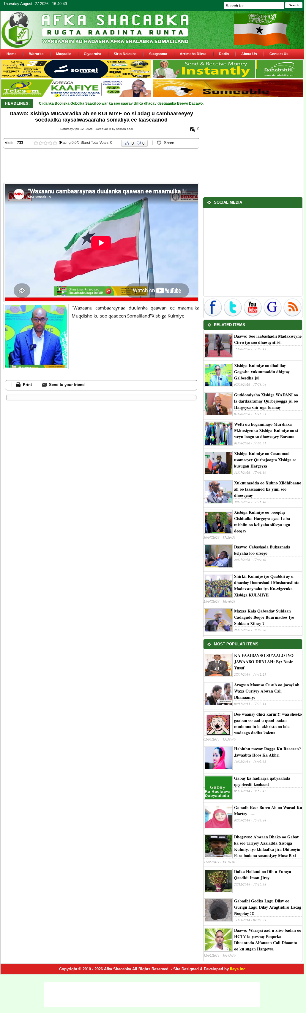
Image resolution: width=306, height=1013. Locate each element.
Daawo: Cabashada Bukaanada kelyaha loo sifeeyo (262, 550)
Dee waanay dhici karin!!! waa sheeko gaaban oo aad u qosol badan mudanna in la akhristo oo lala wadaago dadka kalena (268, 723)
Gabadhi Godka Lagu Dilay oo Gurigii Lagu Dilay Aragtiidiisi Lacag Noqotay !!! (267, 907)
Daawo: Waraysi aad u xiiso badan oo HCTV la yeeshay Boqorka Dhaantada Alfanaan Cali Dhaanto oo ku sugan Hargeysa (267, 939)
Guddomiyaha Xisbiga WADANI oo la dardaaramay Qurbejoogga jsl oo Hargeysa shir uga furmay (266, 401)
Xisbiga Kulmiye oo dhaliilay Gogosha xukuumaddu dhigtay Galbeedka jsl (262, 371)
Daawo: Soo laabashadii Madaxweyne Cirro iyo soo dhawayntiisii (268, 339)
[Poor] (36, 143)
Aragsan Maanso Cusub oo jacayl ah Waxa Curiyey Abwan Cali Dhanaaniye (266, 691)
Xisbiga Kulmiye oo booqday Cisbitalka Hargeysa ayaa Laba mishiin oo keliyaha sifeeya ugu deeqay (262, 521)
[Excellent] (55, 143)
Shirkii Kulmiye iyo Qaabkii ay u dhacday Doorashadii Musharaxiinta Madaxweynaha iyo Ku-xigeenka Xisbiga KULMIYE (266, 585)
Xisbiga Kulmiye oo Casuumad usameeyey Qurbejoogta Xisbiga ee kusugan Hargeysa (265, 459)
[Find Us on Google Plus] (273, 315)
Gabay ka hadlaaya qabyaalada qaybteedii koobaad (262, 781)
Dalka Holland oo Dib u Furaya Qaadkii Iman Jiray (262, 874)
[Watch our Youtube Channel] (253, 315)
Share (169, 143)
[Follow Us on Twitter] (233, 315)
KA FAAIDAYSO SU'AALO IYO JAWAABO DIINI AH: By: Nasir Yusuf (264, 661)
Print (27, 384)
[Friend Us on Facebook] (213, 315)
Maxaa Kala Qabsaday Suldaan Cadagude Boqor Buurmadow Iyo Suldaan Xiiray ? (264, 617)
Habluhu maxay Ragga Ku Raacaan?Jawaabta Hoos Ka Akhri (267, 752)
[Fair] (40, 143)
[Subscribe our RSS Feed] (292, 315)
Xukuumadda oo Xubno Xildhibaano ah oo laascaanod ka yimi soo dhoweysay (267, 489)
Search (294, 5)
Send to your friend (67, 384)
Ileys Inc (237, 969)
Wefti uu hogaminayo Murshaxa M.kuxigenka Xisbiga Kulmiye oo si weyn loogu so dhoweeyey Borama (266, 430)
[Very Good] (50, 143)
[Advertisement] (111, 166)
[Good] (45, 143)
